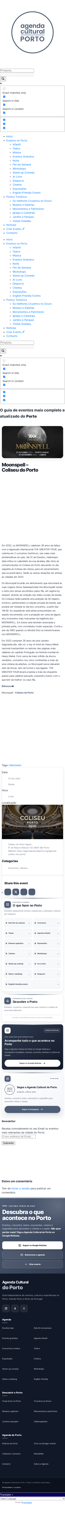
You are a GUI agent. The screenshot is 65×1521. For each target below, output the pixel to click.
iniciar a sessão (20, 1188)
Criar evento (35, 1264)
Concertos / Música (17, 868)
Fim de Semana (22, 164)
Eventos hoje (8, 1328)
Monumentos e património (45, 1411)
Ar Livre (17, 176)
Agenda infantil (40, 1338)
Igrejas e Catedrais (24, 212)
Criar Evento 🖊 (15, 228)
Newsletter (39, 1454)
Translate (26, 1502)
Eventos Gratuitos (23, 156)
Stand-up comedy (10, 1369)
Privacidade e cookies (11, 1487)
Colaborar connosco (11, 1454)
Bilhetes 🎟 (8, 686)
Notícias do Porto (10, 1443)
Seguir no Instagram (30, 1109)
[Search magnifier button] (3, 79)
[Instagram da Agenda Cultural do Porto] (6, 1308)
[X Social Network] (15, 892)
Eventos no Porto (16, 140)
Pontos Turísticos (16, 196)
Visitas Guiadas (22, 220)
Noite (16, 160)
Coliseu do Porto (24, 692)
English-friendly (41, 1379)
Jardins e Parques (23, 216)
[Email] (32, 892)
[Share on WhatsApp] (24, 892)
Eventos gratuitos (10, 1338)
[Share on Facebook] (7, 892)
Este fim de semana (42, 1328)
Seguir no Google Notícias (30, 1063)
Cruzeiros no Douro (42, 1401)
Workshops (19, 168)
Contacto (12, 232)
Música (17, 152)
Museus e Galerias (23, 204)
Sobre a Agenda (41, 1464)
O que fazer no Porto (11, 1401)
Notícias (11, 224)
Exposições (19, 188)
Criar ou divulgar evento (45, 1443)
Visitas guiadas (40, 1421)
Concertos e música (11, 1348)
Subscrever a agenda (35, 1255)
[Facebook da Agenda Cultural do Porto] (15, 1308)
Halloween (15, 765)
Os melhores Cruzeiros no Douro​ (32, 200)
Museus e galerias (10, 1411)
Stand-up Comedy (24, 172)
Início (9, 136)
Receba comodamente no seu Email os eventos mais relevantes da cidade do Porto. (30, 1130)
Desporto (18, 180)
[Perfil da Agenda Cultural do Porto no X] (24, 1308)
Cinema (17, 184)
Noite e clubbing (9, 1379)
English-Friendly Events (27, 192)
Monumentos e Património (28, 208)
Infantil (17, 144)
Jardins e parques (10, 1421)
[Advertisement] (32, 507)
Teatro (16, 148)
